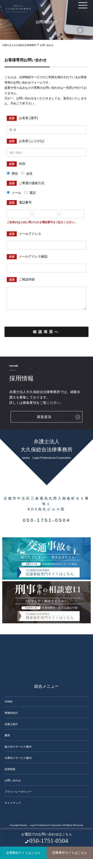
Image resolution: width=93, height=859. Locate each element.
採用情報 (10, 769)
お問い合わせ (13, 780)
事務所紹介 (11, 712)
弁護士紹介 (11, 724)
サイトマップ (13, 803)
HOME (9, 701)
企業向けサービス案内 (18, 758)
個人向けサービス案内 (18, 746)
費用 (7, 735)
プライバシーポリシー (18, 791)
